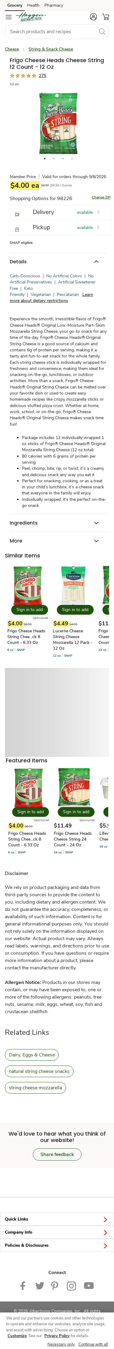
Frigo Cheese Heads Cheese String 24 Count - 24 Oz (73, 839)
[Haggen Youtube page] (89, 1285)
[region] (57, 1330)
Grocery (14, 5)
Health (33, 5)
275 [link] (42, 76)
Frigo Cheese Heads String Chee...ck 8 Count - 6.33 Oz (26, 636)
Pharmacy (53, 5)
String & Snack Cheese (51, 49)
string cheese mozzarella (35, 1087)
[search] (102, 31)
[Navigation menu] (8, 17)
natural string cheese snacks (39, 1071)
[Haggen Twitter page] (39, 1285)
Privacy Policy (57, 1336)
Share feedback (57, 1154)
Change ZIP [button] (101, 197)
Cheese (12, 49)
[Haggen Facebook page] (24, 1285)
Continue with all (93, 1344)
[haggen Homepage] (31, 17)
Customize (17, 1336)
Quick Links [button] (16, 1219)
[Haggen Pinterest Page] (55, 1285)
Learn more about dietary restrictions (51, 298)
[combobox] (57, 31)
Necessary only (61, 1344)
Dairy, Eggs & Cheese (32, 1055)
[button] (93, 17)
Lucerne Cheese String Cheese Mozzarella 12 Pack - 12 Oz (72, 639)
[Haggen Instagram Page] (71, 1285)
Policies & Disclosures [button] (27, 1245)
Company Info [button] (18, 1232)
